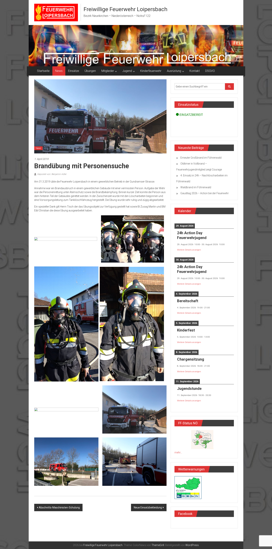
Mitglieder (107, 71)
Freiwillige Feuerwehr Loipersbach (125, 9)
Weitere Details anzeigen (189, 249)
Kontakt (194, 71)
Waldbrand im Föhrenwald (195, 187)
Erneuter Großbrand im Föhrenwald (200, 157)
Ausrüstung (174, 71)
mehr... (178, 452)
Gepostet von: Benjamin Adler (51, 174)
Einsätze (73, 71)
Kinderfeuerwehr (150, 71)
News (59, 71)
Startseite (43, 71)
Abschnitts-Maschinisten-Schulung (59, 507)
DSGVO (210, 71)
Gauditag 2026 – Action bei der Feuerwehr (204, 193)
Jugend (127, 71)
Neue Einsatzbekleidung (148, 507)
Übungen (90, 71)
